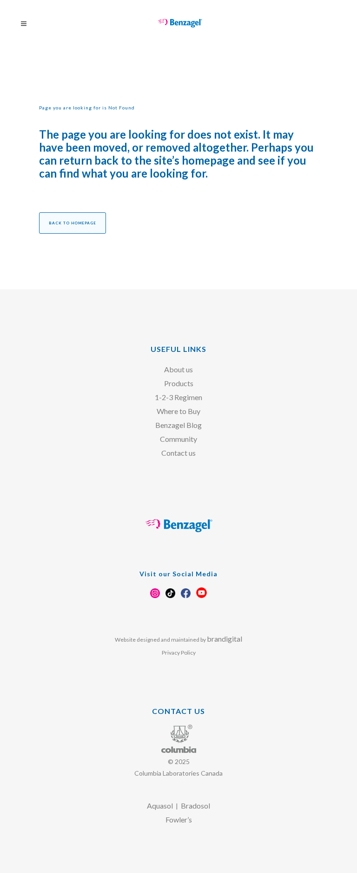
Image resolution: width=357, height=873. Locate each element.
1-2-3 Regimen (178, 397)
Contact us (178, 452)
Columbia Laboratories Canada (178, 773)
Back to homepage (72, 223)
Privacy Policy (179, 652)
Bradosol (195, 805)
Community (178, 438)
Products (178, 383)
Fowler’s (178, 819)
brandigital (224, 638)
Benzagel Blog (178, 425)
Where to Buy (178, 411)
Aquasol (160, 805)
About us (178, 369)
